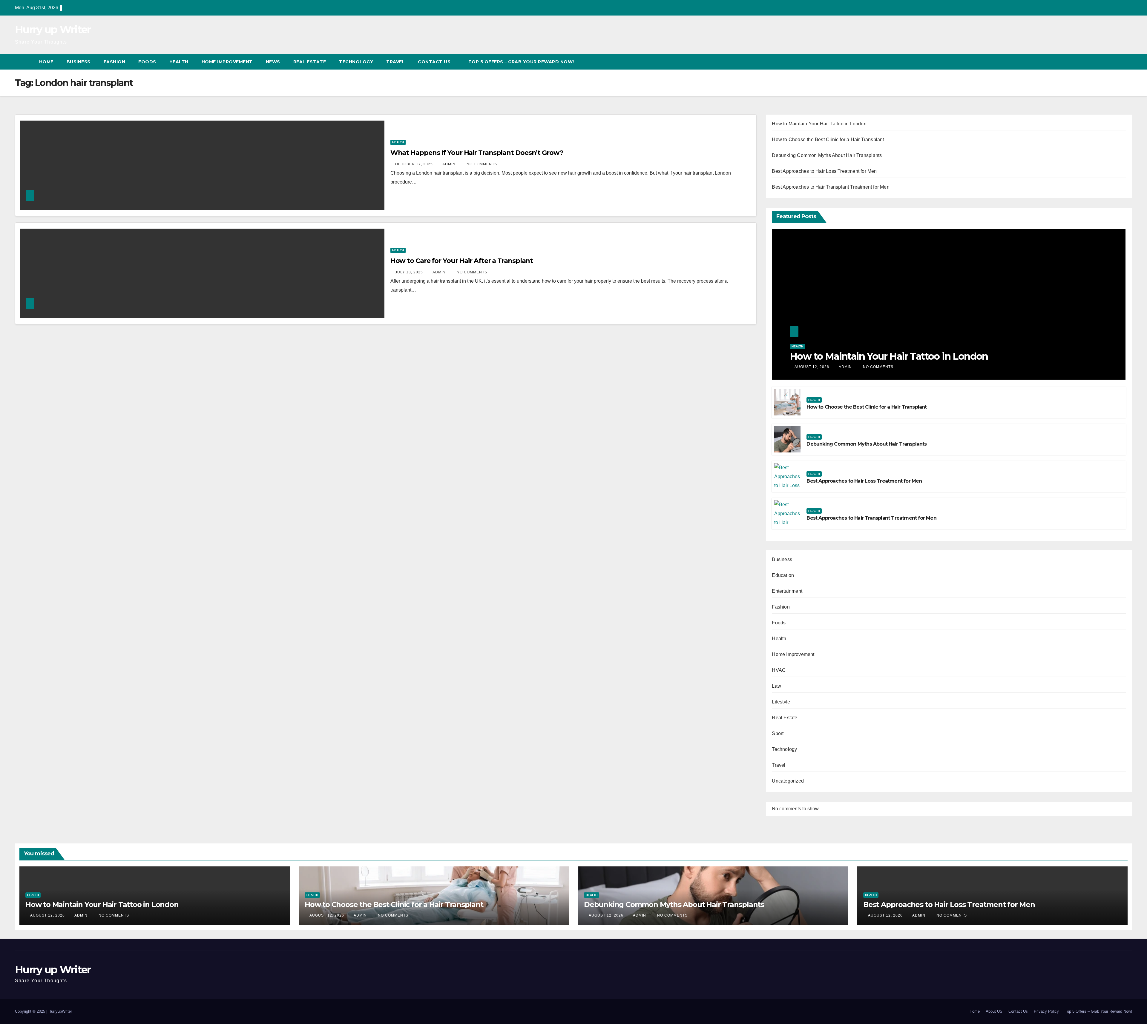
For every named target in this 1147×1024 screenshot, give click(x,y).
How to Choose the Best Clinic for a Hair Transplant (828, 139)
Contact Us (1018, 1011)
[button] (1116, 61)
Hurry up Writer (53, 29)
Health (178, 61)
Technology (356, 61)
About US (994, 1011)
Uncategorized (788, 780)
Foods (147, 61)
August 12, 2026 (812, 367)
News (273, 61)
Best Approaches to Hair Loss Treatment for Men (824, 171)
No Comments (482, 164)
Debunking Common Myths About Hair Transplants (827, 155)
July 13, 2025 (409, 272)
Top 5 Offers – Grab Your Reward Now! (521, 61)
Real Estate (309, 61)
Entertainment (787, 591)
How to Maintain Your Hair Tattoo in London (819, 123)
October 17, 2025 (414, 164)
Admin (449, 164)
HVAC (779, 670)
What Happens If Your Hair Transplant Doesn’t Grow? (476, 153)
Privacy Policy (1046, 1011)
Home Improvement (227, 61)
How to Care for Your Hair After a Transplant (461, 261)
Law (776, 686)
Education (783, 575)
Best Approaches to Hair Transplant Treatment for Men (830, 187)
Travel (395, 61)
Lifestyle (781, 701)
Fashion (114, 61)
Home (46, 61)
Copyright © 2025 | (31, 1011)
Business (79, 61)
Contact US (435, 61)
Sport (777, 733)
